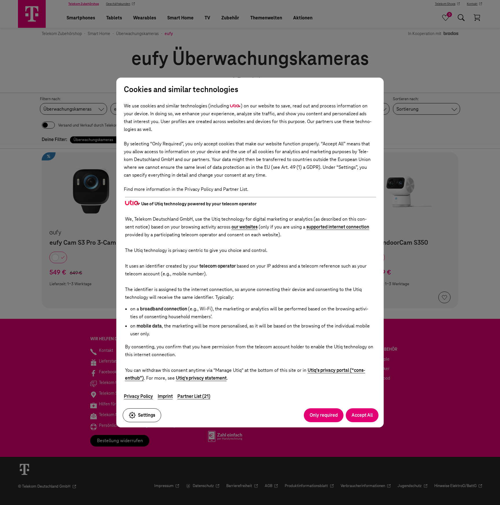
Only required (324, 415)
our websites (244, 227)
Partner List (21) (193, 396)
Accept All (362, 415)
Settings (146, 415)
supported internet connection (337, 227)
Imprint (165, 396)
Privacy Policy (138, 396)
